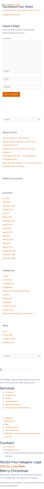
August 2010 (7, 247)
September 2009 (9, 251)
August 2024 (7, 224)
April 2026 (7, 202)
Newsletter (7, 302)
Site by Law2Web (12, 466)
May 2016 (6, 243)
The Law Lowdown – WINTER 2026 (16, 138)
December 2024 (9, 221)
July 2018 (6, 236)
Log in (5, 331)
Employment (7, 287)
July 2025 (6, 213)
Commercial (7, 280)
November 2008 (9, 258)
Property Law (8, 310)
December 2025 (9, 206)
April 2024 (7, 228)
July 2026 (6, 198)
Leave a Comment (9, 10)
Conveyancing (8, 283)
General (6, 295)
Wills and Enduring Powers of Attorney (18, 313)
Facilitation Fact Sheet (11, 15)
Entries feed (7, 335)
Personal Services (9, 306)
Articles (5, 276)
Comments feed (9, 338)
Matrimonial (7, 298)
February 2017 (8, 239)
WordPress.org (8, 342)
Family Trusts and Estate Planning (16, 291)
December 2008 (9, 254)
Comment (7, 38)
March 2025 (7, 217)
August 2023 (7, 232)
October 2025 (8, 209)
